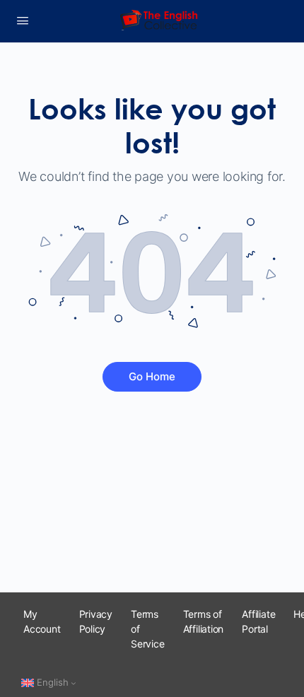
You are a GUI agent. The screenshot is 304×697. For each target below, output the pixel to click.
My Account (42, 621)
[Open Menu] (22, 20)
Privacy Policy (96, 621)
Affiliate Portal (258, 621)
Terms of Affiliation (203, 621)
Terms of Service (148, 629)
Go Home (152, 376)
